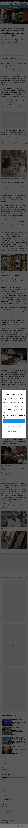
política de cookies (17, 410)
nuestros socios (21, 397)
